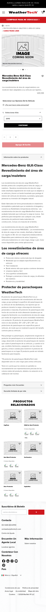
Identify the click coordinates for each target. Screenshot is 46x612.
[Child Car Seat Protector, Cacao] (31, 433)
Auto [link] (8, 26)
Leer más (40, 92)
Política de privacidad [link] (30, 588)
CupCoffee (27, 486)
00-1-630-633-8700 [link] (9, 525)
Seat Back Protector (10, 457)
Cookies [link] (12, 594)
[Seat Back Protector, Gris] (16, 465)
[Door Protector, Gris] (16, 495)
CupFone (6, 425)
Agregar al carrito (23, 145)
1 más (26, 438)
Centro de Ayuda (8, 533)
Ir (36, 512)
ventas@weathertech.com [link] (11, 529)
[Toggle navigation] (3, 12)
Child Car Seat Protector (31, 425)
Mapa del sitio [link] (33, 591)
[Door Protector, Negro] (6, 495)
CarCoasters (28, 457)
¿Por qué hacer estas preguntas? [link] (17, 105)
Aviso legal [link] (9, 591)
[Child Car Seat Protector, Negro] (26, 433)
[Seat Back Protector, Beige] (11, 465)
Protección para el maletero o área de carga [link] (21, 28)
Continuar (23, 125)
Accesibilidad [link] (21, 591)
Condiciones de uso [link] (12, 588)
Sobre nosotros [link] (30, 543)
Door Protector (8, 486)
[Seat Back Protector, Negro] (6, 465)
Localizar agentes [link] (8, 547)
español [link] (15, 575)
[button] (18, 69)
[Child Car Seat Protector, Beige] (37, 433)
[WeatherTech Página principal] (23, 12)
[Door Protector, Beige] (11, 495)
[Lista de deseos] (42, 76)
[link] (2, 25)
